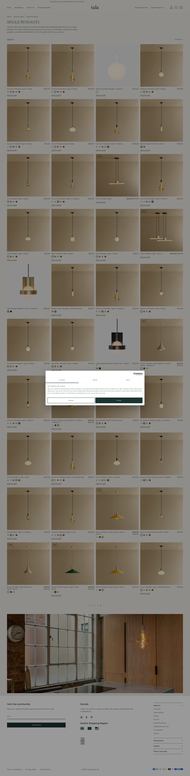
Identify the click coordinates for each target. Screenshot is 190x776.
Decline (71, 400)
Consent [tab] (62, 380)
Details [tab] (95, 380)
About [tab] (128, 380)
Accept (119, 400)
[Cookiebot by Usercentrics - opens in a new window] (132, 374)
